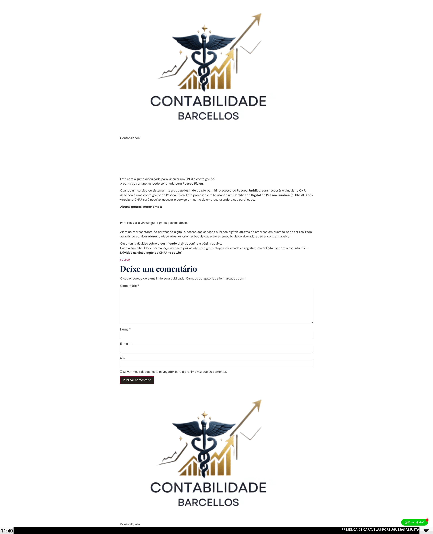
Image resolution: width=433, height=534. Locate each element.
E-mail (126, 343)
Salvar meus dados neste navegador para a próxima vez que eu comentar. (175, 371)
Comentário (129, 285)
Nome (125, 329)
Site (122, 357)
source (125, 260)
